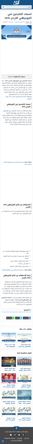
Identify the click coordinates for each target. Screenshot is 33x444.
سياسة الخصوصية (9, 438)
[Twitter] (19, 435)
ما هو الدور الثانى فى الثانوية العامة (13, 270)
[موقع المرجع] (16, 3)
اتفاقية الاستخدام (16, 440)
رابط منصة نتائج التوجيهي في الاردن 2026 (24, 346)
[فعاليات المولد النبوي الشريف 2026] (8, 378)
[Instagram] (15, 435)
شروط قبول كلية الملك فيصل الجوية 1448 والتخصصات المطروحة (25, 371)
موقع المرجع (8, 92)
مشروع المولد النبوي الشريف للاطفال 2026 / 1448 (8, 403)
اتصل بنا (19, 438)
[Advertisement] (16, 57)
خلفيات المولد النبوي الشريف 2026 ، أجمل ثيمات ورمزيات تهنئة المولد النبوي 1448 (24, 404)
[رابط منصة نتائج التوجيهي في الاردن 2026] (24, 338)
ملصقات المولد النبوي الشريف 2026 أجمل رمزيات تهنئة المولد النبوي (25, 420)
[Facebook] (23, 435)
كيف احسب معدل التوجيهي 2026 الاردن (9, 346)
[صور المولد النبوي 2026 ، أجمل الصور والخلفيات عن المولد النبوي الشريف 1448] (8, 362)
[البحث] (3, 7)
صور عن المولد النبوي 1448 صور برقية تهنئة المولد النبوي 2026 (9, 420)
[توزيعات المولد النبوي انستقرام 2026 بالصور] (24, 378)
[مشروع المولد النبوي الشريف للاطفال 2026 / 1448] (8, 395)
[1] (3, 293)
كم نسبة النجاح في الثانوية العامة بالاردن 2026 (18, 163)
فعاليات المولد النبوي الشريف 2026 (9, 386)
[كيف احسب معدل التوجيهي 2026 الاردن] (8, 338)
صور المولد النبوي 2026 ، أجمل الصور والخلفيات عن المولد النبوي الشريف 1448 (9, 371)
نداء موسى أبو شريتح (20, 22)
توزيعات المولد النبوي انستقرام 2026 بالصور (26, 387)
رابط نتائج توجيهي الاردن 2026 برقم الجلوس (19, 97)
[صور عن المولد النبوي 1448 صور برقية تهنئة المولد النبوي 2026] (8, 411)
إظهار (10, 76)
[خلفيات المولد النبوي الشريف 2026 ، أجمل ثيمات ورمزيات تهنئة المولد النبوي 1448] (24, 395)
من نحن (26, 438)
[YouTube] (10, 435)
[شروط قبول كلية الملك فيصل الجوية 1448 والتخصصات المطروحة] (24, 362)
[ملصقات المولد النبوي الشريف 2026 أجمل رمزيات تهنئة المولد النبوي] (24, 411)
